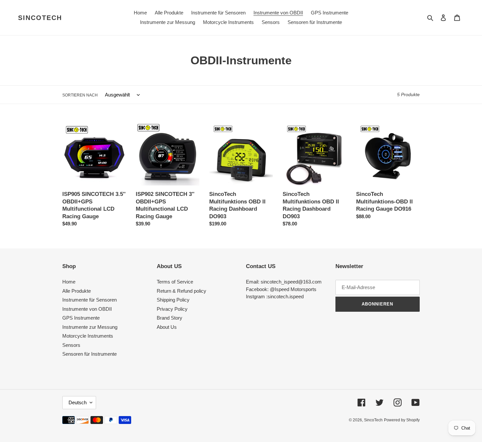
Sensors (71, 345)
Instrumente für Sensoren (89, 300)
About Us (167, 327)
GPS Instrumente (81, 318)
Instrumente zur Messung (89, 327)
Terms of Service (175, 281)
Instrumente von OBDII (87, 309)
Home (68, 281)
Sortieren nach (80, 95)
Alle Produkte (76, 291)
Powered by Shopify (402, 420)
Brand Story (169, 318)
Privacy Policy (172, 309)
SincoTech (40, 17)
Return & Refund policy (181, 291)
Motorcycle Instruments (87, 336)
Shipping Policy (173, 300)
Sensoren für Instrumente (89, 354)
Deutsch (78, 402)
